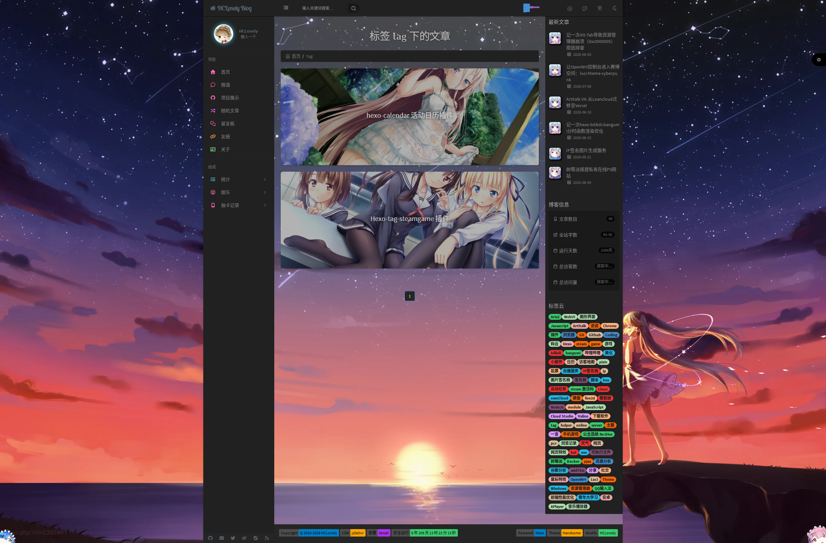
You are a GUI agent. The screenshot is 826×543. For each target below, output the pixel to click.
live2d (590, 398)
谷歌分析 (558, 470)
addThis (577, 470)
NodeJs (557, 407)
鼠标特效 (558, 479)
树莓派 (556, 461)
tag (553, 425)
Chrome (610, 325)
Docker (573, 461)
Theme (608, 479)
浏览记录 (569, 443)
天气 (585, 443)
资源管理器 (580, 488)
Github (595, 334)
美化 (609, 352)
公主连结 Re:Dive (597, 434)
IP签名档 (590, 370)
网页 (597, 443)
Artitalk (579, 325)
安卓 (606, 497)
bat (574, 452)
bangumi (573, 352)
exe (584, 452)
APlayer (557, 506)
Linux (603, 389)
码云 (555, 343)
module (574, 407)
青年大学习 (588, 497)
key (606, 379)
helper (566, 425)
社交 (605, 470)
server (596, 425)
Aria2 (555, 316)
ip (604, 370)
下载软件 (600, 416)
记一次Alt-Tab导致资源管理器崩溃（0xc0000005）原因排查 (591, 41)
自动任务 (558, 389)
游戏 (608, 343)
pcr (554, 443)
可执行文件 (601, 452)
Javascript (560, 325)
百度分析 (603, 461)
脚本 (595, 379)
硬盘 (576, 398)
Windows (558, 488)
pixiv (603, 361)
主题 (610, 425)
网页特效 (558, 452)
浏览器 (569, 334)
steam (581, 343)
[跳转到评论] (584, 8)
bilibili (556, 352)
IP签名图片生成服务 (586, 150)
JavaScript (594, 407)
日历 (571, 361)
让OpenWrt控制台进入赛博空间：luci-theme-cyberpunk (593, 73)
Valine (583, 416)
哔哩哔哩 (592, 352)
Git (581, 334)
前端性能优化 (562, 497)
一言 (555, 434)
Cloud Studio (562, 416)
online (581, 425)
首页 (296, 56)
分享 (593, 470)
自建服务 (571, 370)
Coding (611, 334)
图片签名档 (560, 379)
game (595, 343)
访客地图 (587, 361)
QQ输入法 (603, 488)
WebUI (569, 316)
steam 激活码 (582, 389)
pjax (587, 461)
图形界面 (587, 316)
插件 (555, 334)
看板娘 (605, 398)
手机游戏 (571, 434)
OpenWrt (578, 479)
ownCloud (559, 398)
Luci (594, 479)
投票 (555, 370)
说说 (595, 325)
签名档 (580, 379)
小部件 (556, 361)
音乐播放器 (578, 506)
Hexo (567, 343)
